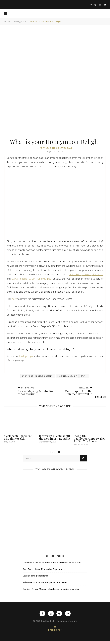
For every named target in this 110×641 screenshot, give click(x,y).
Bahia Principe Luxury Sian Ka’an (86, 274)
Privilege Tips (20, 21)
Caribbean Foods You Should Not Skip (18, 437)
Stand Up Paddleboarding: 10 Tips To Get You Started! (89, 438)
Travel (84, 376)
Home (7, 21)
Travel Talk (65, 148)
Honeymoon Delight (67, 376)
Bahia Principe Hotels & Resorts (38, 376)
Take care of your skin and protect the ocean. (45, 582)
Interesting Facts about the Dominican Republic (55, 437)
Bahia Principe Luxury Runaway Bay (31, 278)
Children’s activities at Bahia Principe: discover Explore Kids (52, 562)
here (14, 298)
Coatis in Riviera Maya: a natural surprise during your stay (51, 588)
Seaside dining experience (35, 575)
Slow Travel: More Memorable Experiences (44, 569)
